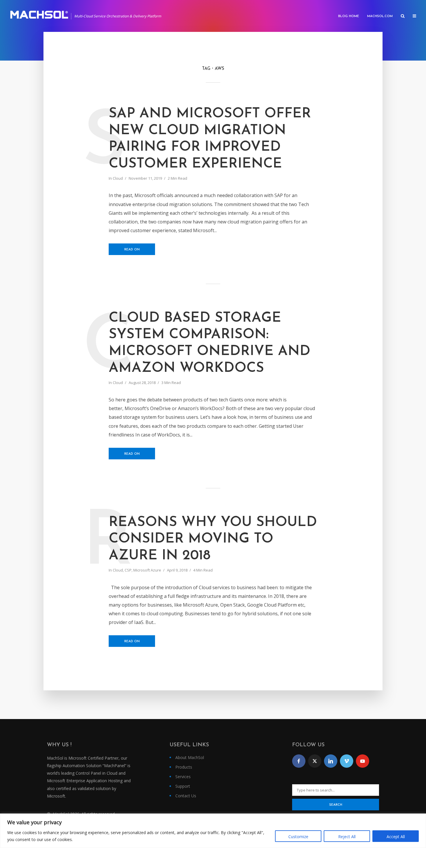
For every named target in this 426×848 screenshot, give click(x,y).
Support (182, 786)
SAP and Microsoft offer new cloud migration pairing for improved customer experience (210, 139)
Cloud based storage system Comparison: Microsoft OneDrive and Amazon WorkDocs (209, 343)
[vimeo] (346, 761)
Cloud (118, 178)
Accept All (396, 836)
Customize (298, 836)
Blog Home (348, 16)
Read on (132, 249)
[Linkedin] (330, 761)
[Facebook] (298, 761)
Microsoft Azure (147, 570)
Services (183, 776)
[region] (213, 831)
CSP (128, 570)
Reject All (347, 836)
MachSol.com (380, 16)
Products (183, 767)
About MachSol (189, 757)
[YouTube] (362, 761)
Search (335, 805)
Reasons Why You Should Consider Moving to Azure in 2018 (213, 539)
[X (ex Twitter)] (314, 761)
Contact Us (185, 795)
